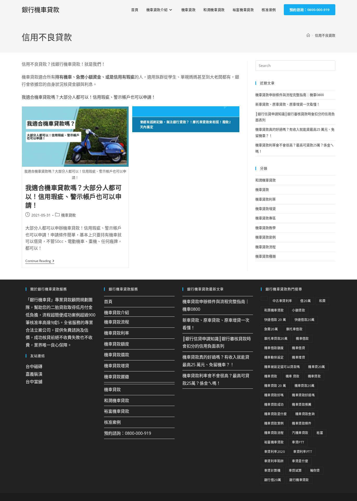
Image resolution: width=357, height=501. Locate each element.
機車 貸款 (293, 376)
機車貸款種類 (265, 256)
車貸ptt (298, 442)
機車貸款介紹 (116, 312)
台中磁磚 (34, 366)
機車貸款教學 (265, 227)
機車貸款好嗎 (274, 395)
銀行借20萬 (272, 480)
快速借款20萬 (305, 320)
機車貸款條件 (301, 423)
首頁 (108, 301)
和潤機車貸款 (265, 180)
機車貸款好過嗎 (303, 395)
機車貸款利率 (265, 199)
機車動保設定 (274, 357)
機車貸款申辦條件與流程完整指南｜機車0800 (289, 94)
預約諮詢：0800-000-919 (127, 433)
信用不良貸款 (325, 35)
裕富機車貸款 (116, 411)
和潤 (322, 301)
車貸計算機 (272, 470)
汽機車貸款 (300, 433)
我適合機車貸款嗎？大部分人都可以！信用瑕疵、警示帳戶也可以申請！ (89, 97)
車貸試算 (295, 470)
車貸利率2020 (274, 451)
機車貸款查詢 (305, 414)
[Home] (308, 35)
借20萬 (305, 301)
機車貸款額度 (116, 344)
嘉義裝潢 (34, 374)
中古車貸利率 (282, 301)
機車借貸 (298, 348)
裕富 (319, 433)
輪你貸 (315, 470)
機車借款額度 (274, 348)
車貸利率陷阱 (274, 461)
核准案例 (112, 422)
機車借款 (302, 338)
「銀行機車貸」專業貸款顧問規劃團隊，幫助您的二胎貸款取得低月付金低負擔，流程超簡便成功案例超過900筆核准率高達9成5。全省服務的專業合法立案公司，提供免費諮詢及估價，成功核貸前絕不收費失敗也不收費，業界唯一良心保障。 (60, 322)
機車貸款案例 (265, 237)
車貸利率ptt (302, 451)
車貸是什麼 (300, 461)
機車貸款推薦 (301, 404)
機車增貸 (298, 357)
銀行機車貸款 (40, 9)
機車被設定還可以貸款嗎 (282, 367)
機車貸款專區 (265, 218)
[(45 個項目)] (264, 298)
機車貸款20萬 (305, 385)
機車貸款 (68, 215)
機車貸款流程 (265, 246)
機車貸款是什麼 (275, 414)
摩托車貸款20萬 (275, 338)
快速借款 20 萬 (275, 320)
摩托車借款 (294, 329)
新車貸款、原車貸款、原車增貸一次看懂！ (287, 104)
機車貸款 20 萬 (275, 385)
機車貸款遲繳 (116, 377)
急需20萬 (271, 329)
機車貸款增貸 (265, 208)
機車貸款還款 (116, 355)
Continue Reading (39, 261)
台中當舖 (34, 382)
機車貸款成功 (274, 404)
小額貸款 (298, 310)
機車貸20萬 (316, 367)
